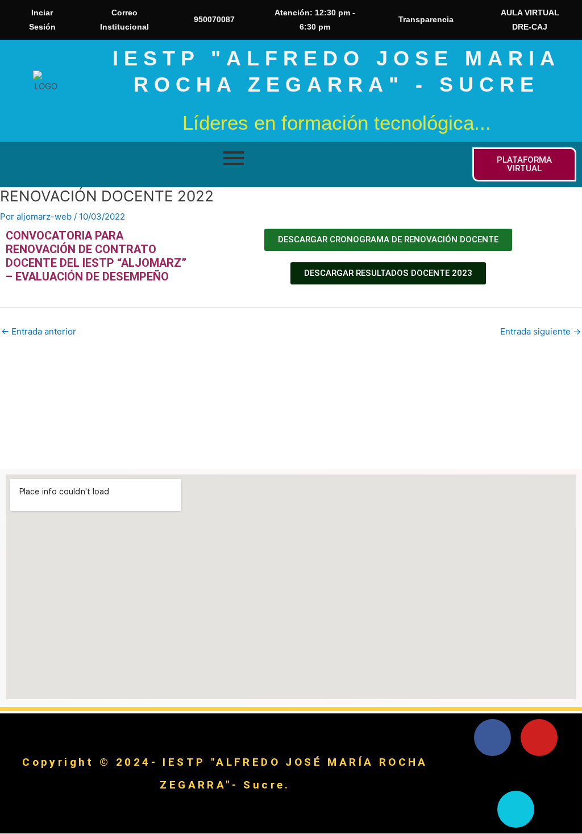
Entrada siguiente (540, 331)
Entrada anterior (38, 331)
